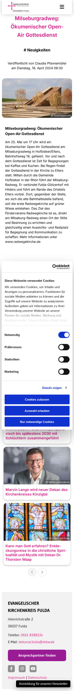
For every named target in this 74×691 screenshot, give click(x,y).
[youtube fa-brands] (33, 668)
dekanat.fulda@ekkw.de (36, 642)
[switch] (63, 347)
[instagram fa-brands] (22, 668)
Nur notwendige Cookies (37, 421)
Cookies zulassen (37, 399)
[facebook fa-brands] (11, 668)
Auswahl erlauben (37, 410)
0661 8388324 (32, 635)
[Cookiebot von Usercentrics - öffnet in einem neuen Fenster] (52, 266)
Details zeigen (52, 387)
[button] (59, 7)
